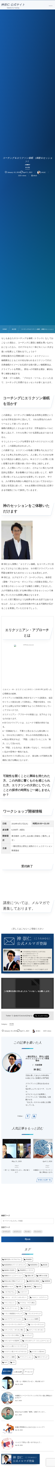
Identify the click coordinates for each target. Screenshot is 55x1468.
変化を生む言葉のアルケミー (14, 1281)
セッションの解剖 (32, 1319)
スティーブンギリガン (36, 1330)
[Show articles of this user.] (12, 1062)
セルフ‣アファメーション (12, 1319)
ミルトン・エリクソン (39, 1297)
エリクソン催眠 (9, 1357)
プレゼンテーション (11, 1308)
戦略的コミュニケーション (13, 1276)
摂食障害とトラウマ (26, 1270)
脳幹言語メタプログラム (12, 1259)
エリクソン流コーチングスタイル (15, 1351)
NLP (5, 1362)
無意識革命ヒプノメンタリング (14, 1265)
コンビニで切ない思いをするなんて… (28, 1442)
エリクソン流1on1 (38, 1351)
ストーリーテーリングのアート (14, 1324)
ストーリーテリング (37, 1324)
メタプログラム (9, 1292)
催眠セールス (8, 1286)
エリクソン (17, 1231)
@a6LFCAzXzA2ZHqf (22, 1016)
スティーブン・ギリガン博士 (14, 1330)
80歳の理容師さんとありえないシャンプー (30, 1427)
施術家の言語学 (9, 1270)
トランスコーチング (34, 1313)
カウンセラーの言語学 (11, 1341)
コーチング (6, 1231)
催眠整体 (47, 1281)
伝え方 (38, 1286)
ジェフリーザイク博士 (11, 1335)
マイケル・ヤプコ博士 (27, 1303)
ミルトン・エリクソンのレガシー (15, 1297)
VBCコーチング (42, 1357)
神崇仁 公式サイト (13, 4)
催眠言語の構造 (34, 1281)
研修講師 (29, 1259)
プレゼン (27, 1231)
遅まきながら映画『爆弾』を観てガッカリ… (30, 1412)
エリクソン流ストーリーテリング (15, 1346)
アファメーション (26, 1357)
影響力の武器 (42, 1276)
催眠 (19, 1286)
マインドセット (9, 1303)
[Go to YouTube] (34, 1116)
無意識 (45, 1265)
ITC (13, 1362)
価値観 (29, 1286)
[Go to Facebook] (27, 1116)
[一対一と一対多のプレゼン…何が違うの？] (17, 1148)
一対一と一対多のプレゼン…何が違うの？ (30, 1381)
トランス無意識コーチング (13, 1313)
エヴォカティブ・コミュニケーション (37, 1341)
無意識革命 (34, 1265)
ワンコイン (37, 1231)
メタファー (23, 1292)
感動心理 (30, 1276)
